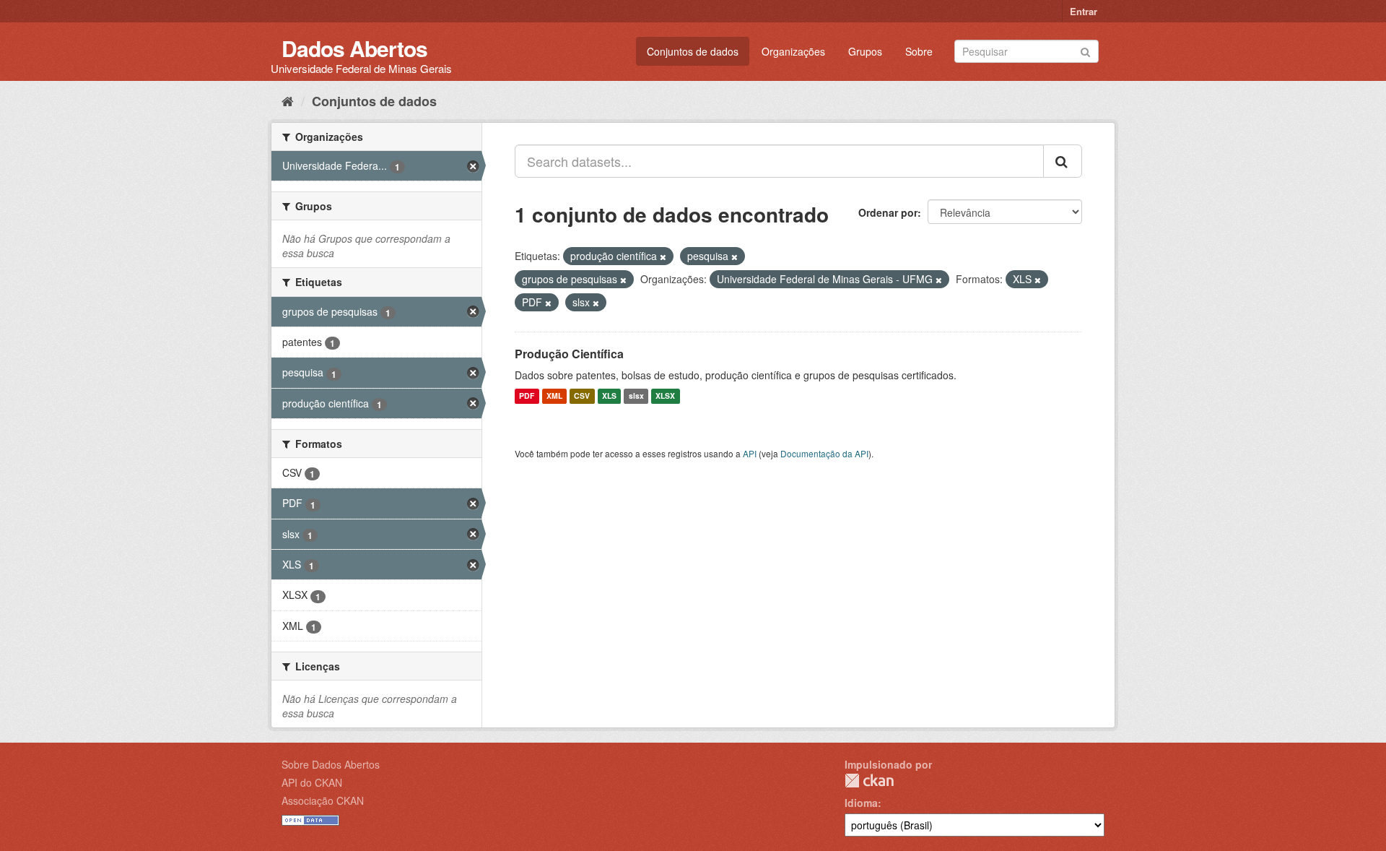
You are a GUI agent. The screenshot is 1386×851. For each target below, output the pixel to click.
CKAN (869, 780)
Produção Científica (569, 353)
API (750, 453)
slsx (636, 396)
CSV (582, 396)
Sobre (919, 51)
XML (554, 396)
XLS (609, 396)
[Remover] (663, 256)
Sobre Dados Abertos (331, 764)
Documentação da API (824, 453)
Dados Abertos (354, 48)
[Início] (288, 100)
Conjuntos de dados (692, 51)
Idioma (861, 802)
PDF (526, 396)
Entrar (1083, 11)
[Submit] (1085, 50)
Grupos (865, 51)
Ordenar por (888, 212)
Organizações (793, 51)
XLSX (665, 396)
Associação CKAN (323, 800)
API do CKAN (312, 782)
